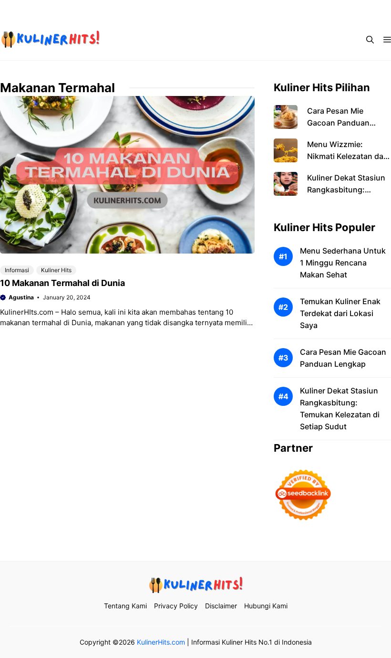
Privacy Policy (243, 9)
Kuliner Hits (56, 270)
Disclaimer (297, 9)
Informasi (17, 270)
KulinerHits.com (161, 642)
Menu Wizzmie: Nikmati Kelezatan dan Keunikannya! (347, 156)
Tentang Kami (184, 9)
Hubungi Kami (351, 9)
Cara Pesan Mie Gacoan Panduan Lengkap (338, 122)
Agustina (21, 297)
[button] (370, 40)
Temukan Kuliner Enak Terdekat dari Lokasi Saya (340, 313)
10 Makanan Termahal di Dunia (62, 283)
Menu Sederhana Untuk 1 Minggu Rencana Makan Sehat (343, 262)
